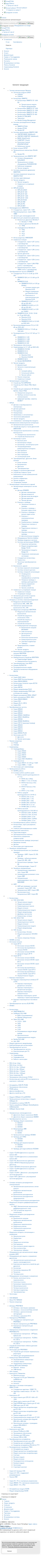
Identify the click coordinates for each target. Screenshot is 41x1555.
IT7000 (15, 743)
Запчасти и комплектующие (26, 367)
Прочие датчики (26, 500)
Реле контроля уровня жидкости (23, 1246)
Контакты (7, 61)
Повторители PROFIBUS (17, 1318)
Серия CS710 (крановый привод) (24, 723)
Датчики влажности (27, 494)
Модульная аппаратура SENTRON (24, 610)
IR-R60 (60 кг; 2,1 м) (28, 804)
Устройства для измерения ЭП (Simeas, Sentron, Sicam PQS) (26, 390)
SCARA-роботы (18, 771)
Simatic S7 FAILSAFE (24, 116)
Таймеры (24, 643)
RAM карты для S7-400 (20, 1405)
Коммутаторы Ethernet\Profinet (19, 1357)
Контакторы (17, 1268)
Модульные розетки (19, 1226)
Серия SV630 (21, 751)
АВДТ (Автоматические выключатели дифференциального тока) (25, 1207)
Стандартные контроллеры (26, 558)
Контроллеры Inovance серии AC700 (25, 683)
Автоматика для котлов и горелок (24, 596)
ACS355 (20, 1145)
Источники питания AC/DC (26, 946)
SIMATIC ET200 (22, 126)
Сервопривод (13, 747)
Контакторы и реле (19, 438)
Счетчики (16, 1455)
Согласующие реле (23, 456)
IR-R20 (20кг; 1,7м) (27, 799)
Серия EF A (17, 944)
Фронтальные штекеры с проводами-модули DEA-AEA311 (25, 1424)
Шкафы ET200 (22, 128)
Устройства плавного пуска (22, 472)
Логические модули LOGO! (22, 92)
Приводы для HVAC (19, 1137)
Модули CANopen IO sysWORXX (20, 1097)
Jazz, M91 (16, 1041)
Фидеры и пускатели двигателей (24, 470)
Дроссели (20, 466)
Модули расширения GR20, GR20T (25, 695)
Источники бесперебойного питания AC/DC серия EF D (26, 973)
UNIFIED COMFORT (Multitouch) (27, 136)
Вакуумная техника (19, 842)
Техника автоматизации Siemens (20, 90)
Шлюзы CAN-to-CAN (20, 1437)
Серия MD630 (18, 713)
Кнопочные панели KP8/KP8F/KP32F (23, 143)
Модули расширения (24, 904)
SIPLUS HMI (21, 202)
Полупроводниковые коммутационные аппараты (26, 447)
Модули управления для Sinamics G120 (32, 292)
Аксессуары (13, 1294)
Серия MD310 (18, 729)
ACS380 (20, 1147)
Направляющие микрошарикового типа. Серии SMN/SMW (27, 880)
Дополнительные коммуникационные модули (26, 1036)
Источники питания (15, 942)
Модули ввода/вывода (28, 106)
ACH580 (20, 1141)
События (7, 1505)
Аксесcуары (17, 1465)
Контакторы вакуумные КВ (22, 1270)
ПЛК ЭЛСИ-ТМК (18, 918)
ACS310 (20, 1123)
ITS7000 (16, 745)
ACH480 (20, 1139)
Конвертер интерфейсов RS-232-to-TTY (26, 1445)
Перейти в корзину (6, 1528)
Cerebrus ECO (26, 586)
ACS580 (20, 1127)
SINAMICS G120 (22, 281)
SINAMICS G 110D (23, 337)
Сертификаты (17, 42)
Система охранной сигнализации (28, 568)
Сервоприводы (18, 1055)
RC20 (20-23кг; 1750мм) (17, 1071)
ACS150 (20, 1131)
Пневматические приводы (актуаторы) (25, 840)
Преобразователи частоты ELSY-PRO (21, 1003)
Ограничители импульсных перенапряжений (22, 1229)
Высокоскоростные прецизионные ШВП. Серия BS (27, 893)
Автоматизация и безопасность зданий (22, 484)
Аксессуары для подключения (23, 846)
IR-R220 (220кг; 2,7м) (28, 816)
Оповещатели (26, 574)
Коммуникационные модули (26, 910)
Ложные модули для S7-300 (22, 1415)
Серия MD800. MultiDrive (21, 715)
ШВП (15, 884)
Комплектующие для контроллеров (20, 1045)
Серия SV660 (21, 753)
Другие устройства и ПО (17, 1093)
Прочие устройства (27, 588)
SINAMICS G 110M (23, 339)
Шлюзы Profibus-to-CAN (21, 1431)
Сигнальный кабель (27, 373)
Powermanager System (24, 659)
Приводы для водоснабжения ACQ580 (26, 1149)
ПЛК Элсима (17, 930)
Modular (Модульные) (24, 1017)
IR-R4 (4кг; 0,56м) (27, 779)
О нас (8, 42)
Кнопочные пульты (19, 1282)
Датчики (16, 844)
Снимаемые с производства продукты (25, 421)
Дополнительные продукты (30, 536)
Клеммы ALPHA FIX (19, 665)
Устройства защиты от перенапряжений (24, 620)
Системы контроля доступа (26, 570)
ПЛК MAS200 (13, 1298)
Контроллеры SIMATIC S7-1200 (27, 108)
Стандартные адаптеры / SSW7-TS (24, 1389)
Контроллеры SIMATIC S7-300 (27, 112)
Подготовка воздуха (19, 832)
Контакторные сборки (24, 442)
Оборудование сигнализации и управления (23, 1276)
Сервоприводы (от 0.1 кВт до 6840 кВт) (26, 347)
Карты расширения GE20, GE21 (23, 697)
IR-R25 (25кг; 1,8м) (27, 801)
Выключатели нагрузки (20, 1218)
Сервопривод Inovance (11, 67)
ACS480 (20, 1125)
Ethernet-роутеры (19, 1375)
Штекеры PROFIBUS (16, 1306)
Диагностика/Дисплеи (16, 1091)
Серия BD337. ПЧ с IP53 (17, 1485)
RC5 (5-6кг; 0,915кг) (15, 1065)
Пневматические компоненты (19, 830)
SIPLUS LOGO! (22, 190)
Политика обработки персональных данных (20, 1547)
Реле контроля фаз (19, 1248)
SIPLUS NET (21, 206)
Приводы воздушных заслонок (27, 540)
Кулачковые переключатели (22, 1284)
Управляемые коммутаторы (22, 1363)
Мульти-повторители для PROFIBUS (25, 1324)
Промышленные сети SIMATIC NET (25, 156)
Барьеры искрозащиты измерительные (24, 992)
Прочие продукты (23, 168)
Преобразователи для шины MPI (24, 1441)
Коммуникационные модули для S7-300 (26, 1417)
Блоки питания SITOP (20, 148)
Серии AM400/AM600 (20, 699)
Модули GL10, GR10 (20, 703)
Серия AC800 (17, 685)
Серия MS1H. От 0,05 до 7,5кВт (27, 763)
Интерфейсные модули (21, 1449)
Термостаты (21, 560)
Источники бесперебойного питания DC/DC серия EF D (26, 969)
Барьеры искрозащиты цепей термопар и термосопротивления (28, 996)
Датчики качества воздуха (29, 496)
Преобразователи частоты (18, 707)
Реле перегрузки (22, 454)
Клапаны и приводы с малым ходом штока (28, 513)
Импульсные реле (19, 1236)
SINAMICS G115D (23, 343)
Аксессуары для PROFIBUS (18, 1350)
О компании (8, 39)
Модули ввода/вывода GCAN (18, 1491)
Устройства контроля (24, 623)
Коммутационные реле (28, 639)
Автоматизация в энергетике (18, 381)
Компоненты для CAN (16, 1429)
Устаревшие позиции (20, 482)
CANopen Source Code (16, 1109)
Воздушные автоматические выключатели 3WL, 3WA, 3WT (23, 603)
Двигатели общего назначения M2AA (25, 1115)
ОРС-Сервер (13, 1371)
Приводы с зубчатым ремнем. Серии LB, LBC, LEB (27, 859)
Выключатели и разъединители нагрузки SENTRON (23, 652)
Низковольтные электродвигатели (20, 1113)
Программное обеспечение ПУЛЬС (21, 1077)
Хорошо (9, 1551)
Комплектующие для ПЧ (21, 1051)
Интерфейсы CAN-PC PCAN (18, 1085)
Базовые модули (18, 1463)
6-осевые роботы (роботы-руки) (23, 773)
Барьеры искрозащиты (16, 978)
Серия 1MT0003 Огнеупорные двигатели (22, 1167)
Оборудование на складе (22, 25)
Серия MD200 (18, 725)
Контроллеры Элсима (24, 932)
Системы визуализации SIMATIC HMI (25, 132)
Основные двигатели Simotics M (27, 224)
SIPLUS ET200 (22, 200)
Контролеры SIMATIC (20, 98)
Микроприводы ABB (19, 1129)
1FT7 (23, 236)
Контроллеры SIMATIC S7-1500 (27, 110)
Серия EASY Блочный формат (23, 679)
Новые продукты (9, 1503)
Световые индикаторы (28, 641)
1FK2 (23, 230)
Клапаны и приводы (23, 502)
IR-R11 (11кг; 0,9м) (27, 791)
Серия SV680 (21, 757)
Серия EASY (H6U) (19, 677)
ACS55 (19, 1133)
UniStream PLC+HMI (19, 1013)
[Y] (30, 23)
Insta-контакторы (26, 631)
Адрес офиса (32, 1524)
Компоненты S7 (14, 1395)
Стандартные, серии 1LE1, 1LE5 (24, 210)
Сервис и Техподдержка (12, 57)
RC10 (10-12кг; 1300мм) (17, 1067)
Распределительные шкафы (22, 667)
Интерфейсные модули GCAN (19, 1489)
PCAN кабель (13, 1089)
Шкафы (11, 1005)
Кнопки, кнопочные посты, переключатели (22, 1279)
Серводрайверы (18, 749)
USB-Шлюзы (17, 1369)
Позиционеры (17, 413)
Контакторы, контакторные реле (27, 444)
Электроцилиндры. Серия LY (26, 866)
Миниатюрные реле (19, 1286)
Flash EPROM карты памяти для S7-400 (26, 1403)
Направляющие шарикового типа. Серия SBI (26, 871)
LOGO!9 (20, 96)
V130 (19, 1027)
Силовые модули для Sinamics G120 (32, 288)
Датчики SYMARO (23, 490)
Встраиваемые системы (12, 63)
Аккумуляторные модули (25, 976)
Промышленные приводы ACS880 (24, 1135)
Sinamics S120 (26, 355)
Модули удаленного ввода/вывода (20, 1043)
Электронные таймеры (20, 1250)
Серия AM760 (17, 687)
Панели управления (28, 584)
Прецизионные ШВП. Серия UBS (28, 890)
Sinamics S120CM (27, 357)
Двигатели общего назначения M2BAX (26, 1117)
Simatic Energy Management (26, 120)
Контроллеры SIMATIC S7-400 (27, 114)
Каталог (6, 51)
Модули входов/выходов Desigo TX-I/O (29, 547)
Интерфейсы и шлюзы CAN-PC (19, 1103)
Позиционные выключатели (26, 435)
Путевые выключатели (20, 1288)
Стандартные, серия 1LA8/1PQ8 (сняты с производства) (28, 264)
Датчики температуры (28, 492)
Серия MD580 (18, 719)
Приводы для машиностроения (23, 1143)
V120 (19, 1029)
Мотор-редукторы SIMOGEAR (23, 238)
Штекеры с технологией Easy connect (25, 1310)
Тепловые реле (18, 1274)
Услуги (6, 53)
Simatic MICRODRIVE (24, 361)
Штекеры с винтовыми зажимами (24, 1308)
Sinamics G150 (26, 319)
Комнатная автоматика (28, 544)
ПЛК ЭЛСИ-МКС (18, 900)
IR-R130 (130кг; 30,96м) (29, 812)
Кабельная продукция (24, 166)
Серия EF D (17, 956)
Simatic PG (20, 154)
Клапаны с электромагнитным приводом (27, 518)
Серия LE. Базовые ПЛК (17, 1471)
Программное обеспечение (22, 345)
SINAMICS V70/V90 (23, 349)
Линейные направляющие (18, 848)
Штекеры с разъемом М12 (22, 1316)
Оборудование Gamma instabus (27, 538)
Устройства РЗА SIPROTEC (22, 383)
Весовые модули (18, 1457)
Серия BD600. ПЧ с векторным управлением (24, 1483)
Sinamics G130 (26, 317)
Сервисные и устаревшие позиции (24, 590)
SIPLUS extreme (18, 188)
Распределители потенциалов (23, 1461)
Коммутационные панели (25, 906)
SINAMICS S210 (22, 359)
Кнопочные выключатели (29, 637)
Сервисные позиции (20, 240)
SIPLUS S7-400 (22, 194)
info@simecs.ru (17, 1528)
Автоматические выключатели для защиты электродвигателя (24, 1261)
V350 (19, 1025)
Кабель (19, 369)
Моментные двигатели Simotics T (28, 220)
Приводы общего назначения (23, 1121)
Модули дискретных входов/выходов (25, 1451)
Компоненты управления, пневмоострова (21, 837)
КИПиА (11, 403)
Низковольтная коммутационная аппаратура (24, 423)
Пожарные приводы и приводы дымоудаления (29, 581)
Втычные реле (22, 440)
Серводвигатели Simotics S (26, 228)
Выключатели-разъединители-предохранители (23, 1197)
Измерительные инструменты (27, 661)
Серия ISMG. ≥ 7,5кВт (24, 765)
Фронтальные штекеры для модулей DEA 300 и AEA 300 (25, 1420)
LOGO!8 (20, 94)
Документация (8, 55)
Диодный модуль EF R (24, 954)
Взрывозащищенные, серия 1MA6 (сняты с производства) (27, 268)
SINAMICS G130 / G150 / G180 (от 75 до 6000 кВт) (27, 314)
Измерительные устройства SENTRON (26, 657)
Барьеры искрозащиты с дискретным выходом (25, 988)
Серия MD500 (18, 731)
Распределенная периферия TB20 (20, 1447)
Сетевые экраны (18, 1361)
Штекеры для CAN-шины (21, 1435)
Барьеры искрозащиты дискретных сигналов (24, 985)
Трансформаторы (23, 468)
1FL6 (23, 234)
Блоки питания (22, 462)
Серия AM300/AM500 (20, 681)
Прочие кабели (26, 375)
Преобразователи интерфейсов (19, 1439)
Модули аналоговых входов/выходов (25, 1453)
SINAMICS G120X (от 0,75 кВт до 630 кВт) (29, 306)
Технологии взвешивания (21, 417)
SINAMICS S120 (22, 353)
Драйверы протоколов (24, 914)
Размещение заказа (10, 59)
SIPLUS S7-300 (22, 192)
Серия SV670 (21, 755)
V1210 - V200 (21, 1021)
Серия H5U (17, 705)
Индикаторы (17, 1238)
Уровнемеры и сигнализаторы (23, 415)
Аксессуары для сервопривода (23, 767)
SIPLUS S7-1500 (22, 198)
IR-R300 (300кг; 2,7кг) (28, 820)
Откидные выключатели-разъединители (26, 1200)
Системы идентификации (21, 178)
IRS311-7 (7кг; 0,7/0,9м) (29, 781)
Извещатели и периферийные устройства (30, 577)
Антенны (16, 1383)
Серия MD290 (18, 727)
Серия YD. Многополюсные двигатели (22, 1161)
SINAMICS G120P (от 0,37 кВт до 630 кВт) (29, 302)
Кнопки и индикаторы (20, 478)
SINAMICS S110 (22, 351)
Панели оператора (23, 377)
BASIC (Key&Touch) (23, 138)
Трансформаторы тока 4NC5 (22, 663)
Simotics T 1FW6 (26, 222)
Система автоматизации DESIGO (28, 542)
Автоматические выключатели (23, 425)
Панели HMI (13, 1477)
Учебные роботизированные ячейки (25, 828)
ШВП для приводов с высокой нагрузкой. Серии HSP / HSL (27, 887)
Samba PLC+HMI (18, 1039)
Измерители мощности (24, 393)
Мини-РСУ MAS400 (15, 1300)
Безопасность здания (20, 566)
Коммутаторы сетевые (24, 916)
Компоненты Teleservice (17, 1373)
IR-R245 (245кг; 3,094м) (29, 818)
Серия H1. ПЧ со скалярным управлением (23, 1481)
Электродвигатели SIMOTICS (18, 208)
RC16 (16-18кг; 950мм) (16, 1069)
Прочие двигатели (23, 254)
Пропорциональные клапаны (22, 834)
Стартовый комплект (20, 1467)
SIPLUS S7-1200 (22, 196)
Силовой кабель (26, 371)
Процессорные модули (28, 104)
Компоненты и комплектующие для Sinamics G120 (32, 297)
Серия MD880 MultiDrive (21, 721)
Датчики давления (19, 409)
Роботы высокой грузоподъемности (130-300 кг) (27, 809)
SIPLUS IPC (21, 204)
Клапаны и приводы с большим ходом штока (28, 509)
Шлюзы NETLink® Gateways (18, 1365)
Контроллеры (13, 675)
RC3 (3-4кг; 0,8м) (15, 1063)
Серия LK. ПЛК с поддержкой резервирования (19, 1474)
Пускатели (16, 1272)
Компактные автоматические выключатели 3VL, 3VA (22, 607)
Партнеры (9, 48)
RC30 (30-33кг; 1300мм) (17, 1073)
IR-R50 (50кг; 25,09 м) (28, 803)
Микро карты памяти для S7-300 (24, 1401)
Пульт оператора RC (16, 1075)
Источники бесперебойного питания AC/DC (26, 949)
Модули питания (22, 908)
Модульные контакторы (21, 1242)
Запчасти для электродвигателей (24, 216)
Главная (6, 1501)
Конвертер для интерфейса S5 (23, 1443)
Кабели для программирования (23, 1355)
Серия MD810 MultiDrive (21, 717)
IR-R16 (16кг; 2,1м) (27, 797)
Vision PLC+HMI (18, 1019)
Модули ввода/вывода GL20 (22, 689)
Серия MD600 (18, 709)
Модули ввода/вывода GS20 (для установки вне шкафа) (24, 692)
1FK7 (23, 232)
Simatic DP (20, 130)
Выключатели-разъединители (23, 1194)
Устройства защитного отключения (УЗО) (24, 617)
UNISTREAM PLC (19, 1011)
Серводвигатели (18, 761)
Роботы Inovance (9, 65)
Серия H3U (17, 701)
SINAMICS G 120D (23, 341)
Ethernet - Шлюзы (19, 1367)
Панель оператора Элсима (26, 938)
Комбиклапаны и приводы (29, 522)
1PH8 (23, 226)
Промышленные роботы (17, 769)
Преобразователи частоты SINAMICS (21, 271)
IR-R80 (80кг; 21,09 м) (28, 806)
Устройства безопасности (25, 437)
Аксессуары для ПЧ (19, 735)
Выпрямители (21, 464)
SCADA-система (14, 940)
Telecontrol (20, 118)
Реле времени (22, 450)
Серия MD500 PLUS (20, 733)
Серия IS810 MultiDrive (24, 759)
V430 (19, 1023)
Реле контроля (22, 452)
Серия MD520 (18, 711)
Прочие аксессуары (23, 739)
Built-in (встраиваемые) (25, 1015)
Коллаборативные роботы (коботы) (24, 822)
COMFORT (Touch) (23, 140)
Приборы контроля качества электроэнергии (26, 396)
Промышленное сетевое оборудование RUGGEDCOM (27, 163)
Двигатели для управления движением (26, 218)
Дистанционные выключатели (26, 634)
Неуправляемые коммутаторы (23, 1359)
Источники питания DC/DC (26, 952)
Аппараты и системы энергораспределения (23, 600)
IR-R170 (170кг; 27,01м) (29, 814)
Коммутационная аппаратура (27, 625)
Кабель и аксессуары (20, 1059)
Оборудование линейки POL (22, 598)
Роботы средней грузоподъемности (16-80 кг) (26, 794)
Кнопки (15, 1240)
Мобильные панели (23, 146)
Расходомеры (17, 411)
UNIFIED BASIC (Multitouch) (26, 134)
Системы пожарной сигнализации (28, 572)
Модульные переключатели (22, 1224)
